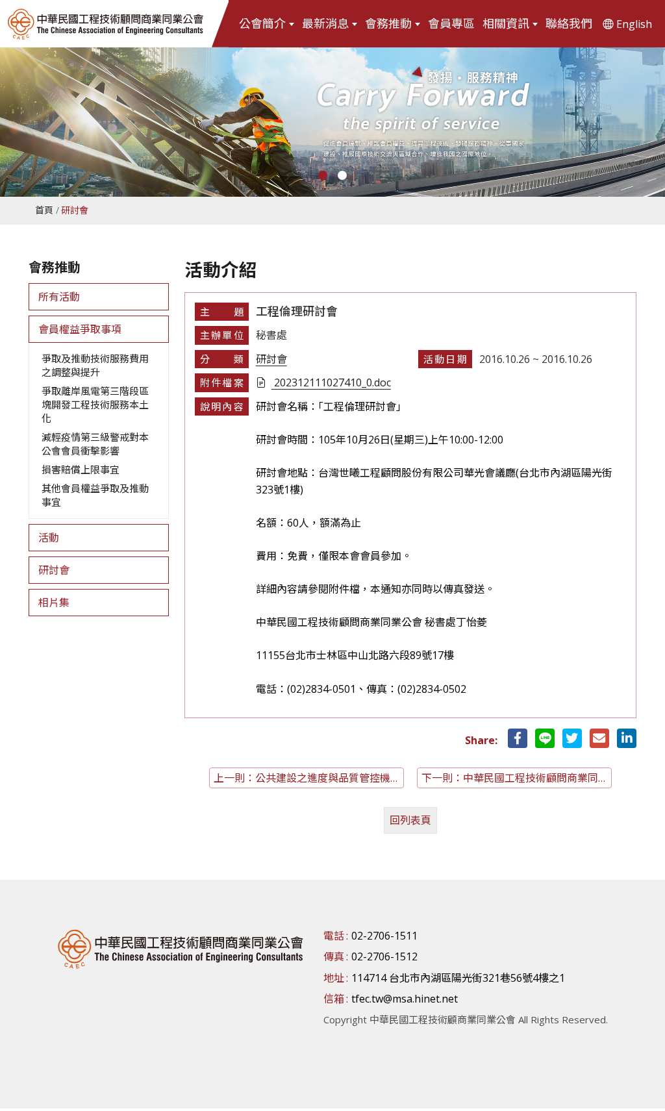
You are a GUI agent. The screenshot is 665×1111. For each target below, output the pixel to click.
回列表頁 (410, 820)
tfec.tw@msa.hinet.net (404, 999)
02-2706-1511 (384, 936)
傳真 (333, 956)
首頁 (44, 210)
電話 (333, 936)
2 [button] (342, 175)
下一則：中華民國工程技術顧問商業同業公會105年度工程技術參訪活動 (516, 778)
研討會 (53, 570)
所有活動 (59, 297)
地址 (333, 978)
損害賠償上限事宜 (80, 469)
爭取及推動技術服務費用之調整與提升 (95, 365)
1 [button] (322, 175)
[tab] (99, 296)
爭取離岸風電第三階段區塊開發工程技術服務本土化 (95, 404)
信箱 (333, 999)
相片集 (53, 602)
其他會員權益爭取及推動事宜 (95, 495)
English (634, 24)
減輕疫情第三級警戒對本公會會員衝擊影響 (95, 444)
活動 (48, 538)
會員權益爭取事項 (79, 329)
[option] (332, 122)
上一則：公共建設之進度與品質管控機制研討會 (309, 778)
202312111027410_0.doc (331, 382)
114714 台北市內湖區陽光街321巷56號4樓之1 (458, 978)
